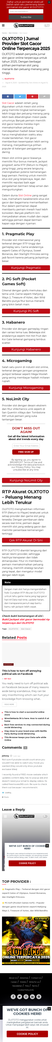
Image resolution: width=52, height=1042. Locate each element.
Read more (9, 704)
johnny (5, 756)
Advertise (24, 978)
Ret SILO (7, 679)
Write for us (34, 982)
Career (14, 982)
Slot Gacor (23, 33)
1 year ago (16, 756)
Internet (8, 664)
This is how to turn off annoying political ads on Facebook (21, 672)
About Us (13, 978)
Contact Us (36, 978)
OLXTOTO (13, 629)
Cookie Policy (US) (26, 990)
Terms (34, 986)
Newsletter (17, 986)
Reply (6, 797)
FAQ (27, 986)
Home (4, 33)
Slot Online (13, 33)
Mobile (23, 982)
